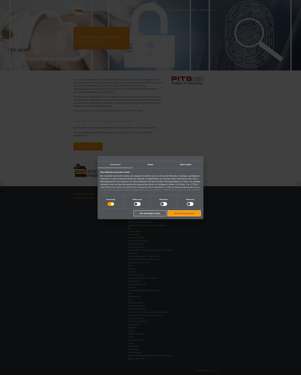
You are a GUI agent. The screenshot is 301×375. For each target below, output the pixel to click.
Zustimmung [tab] (115, 164)
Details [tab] (150, 164)
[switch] (137, 204)
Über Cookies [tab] (185, 164)
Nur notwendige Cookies (150, 213)
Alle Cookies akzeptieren (184, 213)
